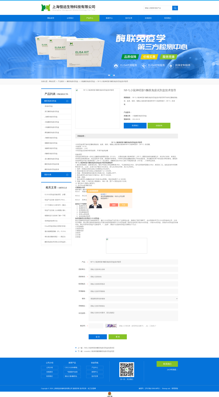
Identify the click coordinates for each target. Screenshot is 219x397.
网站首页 (50, 18)
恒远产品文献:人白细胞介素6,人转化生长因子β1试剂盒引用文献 (58, 210)
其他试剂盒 (49, 106)
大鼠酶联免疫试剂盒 (52, 122)
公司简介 (70, 18)
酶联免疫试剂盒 (72, 81)
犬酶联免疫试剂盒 (51, 138)
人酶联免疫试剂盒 (51, 117)
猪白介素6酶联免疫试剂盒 (73, 376)
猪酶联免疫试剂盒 (51, 143)
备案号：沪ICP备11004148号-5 (150, 388)
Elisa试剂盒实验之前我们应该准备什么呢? (58, 226)
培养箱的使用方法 (51, 221)
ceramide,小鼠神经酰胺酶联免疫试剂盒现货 (99, 351)
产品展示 (61, 81)
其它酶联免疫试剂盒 (52, 111)
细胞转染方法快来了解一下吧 (55, 215)
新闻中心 (109, 18)
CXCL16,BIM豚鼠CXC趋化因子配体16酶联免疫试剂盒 (73, 367)
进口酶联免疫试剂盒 (52, 159)
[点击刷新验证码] (111, 326)
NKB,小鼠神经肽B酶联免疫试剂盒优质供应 (99, 348)
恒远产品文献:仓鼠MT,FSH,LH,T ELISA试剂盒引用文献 (58, 200)
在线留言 (148, 18)
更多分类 (47, 175)
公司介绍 (49, 367)
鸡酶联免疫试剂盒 (51, 153)
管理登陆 (175, 388)
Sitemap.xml (166, 388)
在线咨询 (159, 125)
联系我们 (167, 18)
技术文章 (128, 18)
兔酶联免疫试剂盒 (51, 148)
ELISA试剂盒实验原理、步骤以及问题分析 (58, 194)
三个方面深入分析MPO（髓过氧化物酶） (58, 205)
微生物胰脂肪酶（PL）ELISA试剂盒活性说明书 (58, 231)
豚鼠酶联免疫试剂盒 (52, 132)
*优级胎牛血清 (72, 372)
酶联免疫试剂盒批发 (52, 169)
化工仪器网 (92, 388)
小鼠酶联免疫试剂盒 (88, 81)
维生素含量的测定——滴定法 (55, 237)
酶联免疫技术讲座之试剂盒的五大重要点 (58, 242)
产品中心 (89, 18)
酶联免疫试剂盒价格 (52, 164)
